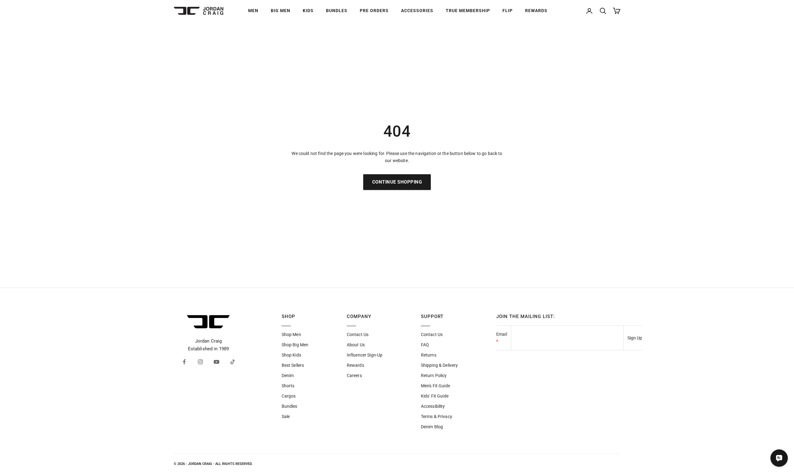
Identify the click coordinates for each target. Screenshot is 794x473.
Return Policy (434, 375)
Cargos (289, 395)
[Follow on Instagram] (200, 362)
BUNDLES (336, 10)
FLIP (507, 10)
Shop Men (291, 334)
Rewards (355, 365)
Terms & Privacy (436, 416)
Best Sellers (293, 365)
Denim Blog (432, 426)
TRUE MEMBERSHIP (468, 10)
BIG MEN (280, 10)
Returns (428, 354)
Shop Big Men (295, 344)
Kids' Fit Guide (434, 395)
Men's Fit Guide (435, 385)
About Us (356, 344)
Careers (354, 375)
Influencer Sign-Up (365, 354)
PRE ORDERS (374, 10)
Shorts (288, 385)
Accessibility (433, 406)
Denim (288, 375)
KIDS (308, 10)
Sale (286, 416)
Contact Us (357, 334)
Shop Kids (291, 354)
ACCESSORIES (417, 10)
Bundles (289, 406)
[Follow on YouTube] (216, 362)
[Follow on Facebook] (184, 362)
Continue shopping (397, 182)
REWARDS (536, 10)
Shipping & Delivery (439, 365)
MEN (253, 10)
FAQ (425, 344)
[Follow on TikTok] (233, 362)
